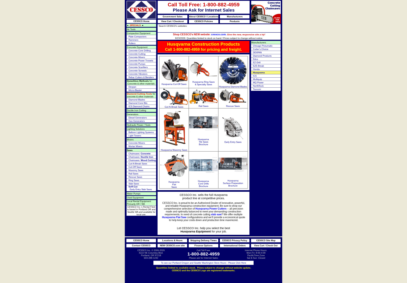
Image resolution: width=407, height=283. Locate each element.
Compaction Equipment (138, 33)
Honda (256, 69)
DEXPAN (257, 52)
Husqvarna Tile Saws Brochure (203, 142)
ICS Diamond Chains (138, 106)
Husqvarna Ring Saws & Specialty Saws (203, 83)
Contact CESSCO (141, 245)
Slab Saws (133, 183)
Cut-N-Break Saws (137, 163)
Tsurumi (257, 89)
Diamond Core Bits (137, 103)
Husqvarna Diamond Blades (233, 86)
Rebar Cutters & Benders (141, 77)
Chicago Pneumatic (262, 46)
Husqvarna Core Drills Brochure (203, 183)
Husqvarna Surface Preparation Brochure (233, 183)
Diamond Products (262, 56)
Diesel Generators (137, 117)
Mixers (130, 139)
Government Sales (173, 16)
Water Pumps (133, 193)
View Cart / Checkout (172, 21)
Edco (255, 59)
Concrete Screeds (137, 70)
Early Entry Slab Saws (140, 188)
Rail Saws (133, 173)
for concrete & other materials (141, 95)
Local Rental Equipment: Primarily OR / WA (139, 202)
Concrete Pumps (136, 64)
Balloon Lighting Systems (141, 132)
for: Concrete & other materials (141, 82)
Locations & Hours (172, 240)
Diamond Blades (136, 99)
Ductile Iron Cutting (136, 110)
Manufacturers (235, 16)
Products (235, 21)
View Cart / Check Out (266, 245)
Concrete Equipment (137, 47)
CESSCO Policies (203, 21)
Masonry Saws (135, 170)
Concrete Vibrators (137, 74)
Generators (132, 114)
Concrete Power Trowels (140, 60)
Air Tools (131, 29)
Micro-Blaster (135, 90)
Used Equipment (135, 197)
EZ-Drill (256, 62)
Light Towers (134, 135)
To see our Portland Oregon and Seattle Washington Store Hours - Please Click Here (203, 263)
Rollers (131, 43)
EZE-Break (258, 66)
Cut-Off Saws (135, 167)
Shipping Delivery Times (203, 240)
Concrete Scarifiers (138, 67)
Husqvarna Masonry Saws (174, 150)
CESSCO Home (141, 21)
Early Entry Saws (232, 142)
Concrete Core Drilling (139, 50)
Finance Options (203, 245)
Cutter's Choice (260, 49)
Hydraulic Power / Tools (138, 125)
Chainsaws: (139, 153)
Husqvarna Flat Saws (174, 184)
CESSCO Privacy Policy (234, 240)
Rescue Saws (135, 177)
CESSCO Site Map (266, 240)
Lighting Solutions (136, 129)
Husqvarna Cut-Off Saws (174, 84)
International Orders (235, 245)
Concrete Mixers (136, 57)
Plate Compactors (137, 36)
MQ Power (258, 82)
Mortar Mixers (135, 146)
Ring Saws (133, 180)
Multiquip (257, 79)
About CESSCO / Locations (203, 16)
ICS (255, 76)
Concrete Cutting (136, 54)
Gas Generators (136, 121)
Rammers (133, 40)
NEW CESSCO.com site (172, 245)
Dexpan (132, 87)
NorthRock (258, 86)
